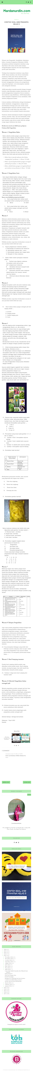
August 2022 (8, 963)
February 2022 (8, 984)
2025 (5, 951)
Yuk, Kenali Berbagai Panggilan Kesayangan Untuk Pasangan (16, 866)
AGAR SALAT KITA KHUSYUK (13, 981)
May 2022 (7, 967)
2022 (5, 955)
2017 (5, 993)
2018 (5, 992)
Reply (7, 757)
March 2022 (8, 983)
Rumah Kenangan (9, 976)
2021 (5, 987)
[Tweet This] (16, 745)
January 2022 (8, 986)
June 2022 (7, 966)
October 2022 (8, 960)
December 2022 (9, 957)
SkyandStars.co (26, 1069)
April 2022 (8, 969)
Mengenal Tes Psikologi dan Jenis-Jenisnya (15, 978)
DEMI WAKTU (8, 973)
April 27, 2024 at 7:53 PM (16, 753)
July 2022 (7, 964)
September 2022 (9, 961)
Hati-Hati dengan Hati (10, 975)
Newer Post (6, 782)
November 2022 (9, 958)
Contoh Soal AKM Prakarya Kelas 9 (16, 897)
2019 (5, 990)
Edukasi (16, 19)
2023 (5, 954)
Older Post (27, 782)
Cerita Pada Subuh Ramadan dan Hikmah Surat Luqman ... (16, 971)
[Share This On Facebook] (14, 745)
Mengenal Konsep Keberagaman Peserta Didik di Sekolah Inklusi (16, 927)
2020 (5, 989)
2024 (5, 952)
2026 (5, 949)
